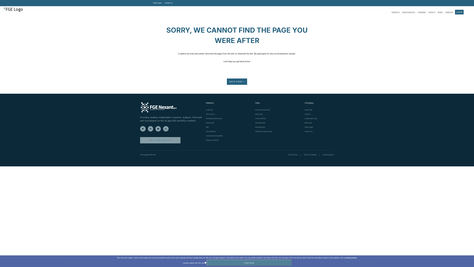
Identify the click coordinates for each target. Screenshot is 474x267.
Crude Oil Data (260, 118)
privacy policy (351, 258)
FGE (154, 155)
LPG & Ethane (211, 131)
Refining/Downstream (214, 118)
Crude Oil (209, 110)
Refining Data (260, 127)
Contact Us (309, 131)
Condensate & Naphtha (214, 136)
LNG (207, 127)
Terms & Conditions (310, 155)
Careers (308, 114)
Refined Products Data (263, 131)
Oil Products (210, 114)
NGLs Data (259, 114)
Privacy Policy (293, 155)
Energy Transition (212, 140)
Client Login (157, 3)
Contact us (169, 3)
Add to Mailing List (160, 140)
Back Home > (237, 81)
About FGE (308, 110)
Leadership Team (311, 118)
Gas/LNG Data (260, 123)
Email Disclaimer (328, 155)
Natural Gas (210, 123)
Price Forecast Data (262, 110)
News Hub (308, 123)
